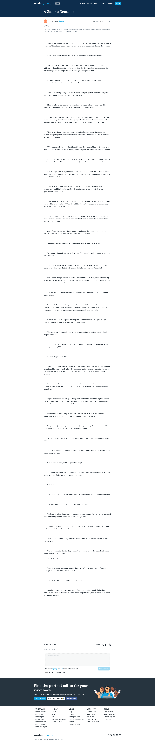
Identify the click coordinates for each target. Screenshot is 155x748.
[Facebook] (117, 735)
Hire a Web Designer (40, 727)
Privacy (45, 740)
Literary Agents (109, 717)
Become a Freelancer (59, 719)
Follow (61, 21)
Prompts (82, 3)
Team (53, 714)
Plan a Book (90, 717)
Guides (71, 714)
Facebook (70, 698)
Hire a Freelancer (39, 712)
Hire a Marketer (39, 719)
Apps (56, 3)
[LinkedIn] (114, 735)
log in (61, 669)
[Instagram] (111, 735)
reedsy (44, 3)
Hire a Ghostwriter (40, 722)
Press (53, 717)
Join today (39, 698)
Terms (40, 740)
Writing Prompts (109, 714)
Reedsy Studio (91, 712)
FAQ (35, 740)
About (54, 712)
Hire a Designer (39, 717)
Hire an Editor (38, 714)
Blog (70, 712)
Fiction (46, 25)
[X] (108, 735)
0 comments (106, 21)
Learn (96, 3)
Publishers (107, 719)
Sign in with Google (55, 698)
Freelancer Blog (74, 724)
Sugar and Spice (71, 31)
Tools (102, 3)
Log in (118, 3)
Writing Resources (93, 722)
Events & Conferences (76, 719)
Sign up (110, 3)
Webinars (72, 722)
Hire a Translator (39, 724)
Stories (89, 3)
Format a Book (91, 719)
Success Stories (57, 722)
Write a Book (91, 714)
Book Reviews (108, 712)
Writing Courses (74, 717)
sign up (54, 669)
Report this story (49, 649)
